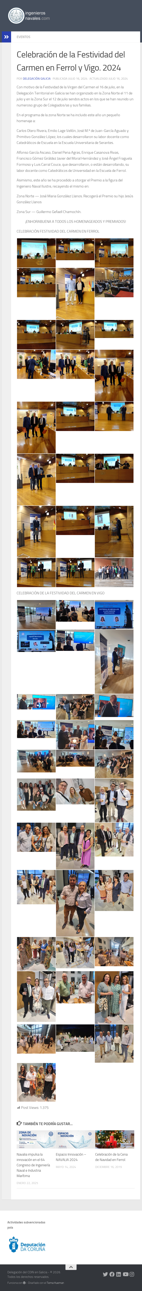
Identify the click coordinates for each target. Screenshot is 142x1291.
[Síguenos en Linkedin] (118, 1274)
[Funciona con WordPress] (24, 1283)
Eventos (23, 37)
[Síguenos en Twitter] (105, 1274)
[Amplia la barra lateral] (6, 36)
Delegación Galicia (37, 78)
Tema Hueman (55, 1283)
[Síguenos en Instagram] (132, 1274)
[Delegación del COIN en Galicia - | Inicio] (28, 15)
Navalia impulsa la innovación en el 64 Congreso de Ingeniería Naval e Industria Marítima (33, 1165)
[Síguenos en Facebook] (112, 1274)
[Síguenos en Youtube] (125, 1274)
